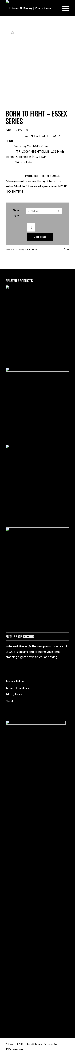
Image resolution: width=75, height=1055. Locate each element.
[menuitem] (63, 8)
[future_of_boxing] (31, 8)
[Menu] (63, 8)
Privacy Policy (14, 694)
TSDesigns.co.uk (14, 1049)
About (9, 701)
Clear (66, 249)
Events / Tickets (15, 681)
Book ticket (40, 236)
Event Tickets (32, 249)
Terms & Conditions (17, 688)
